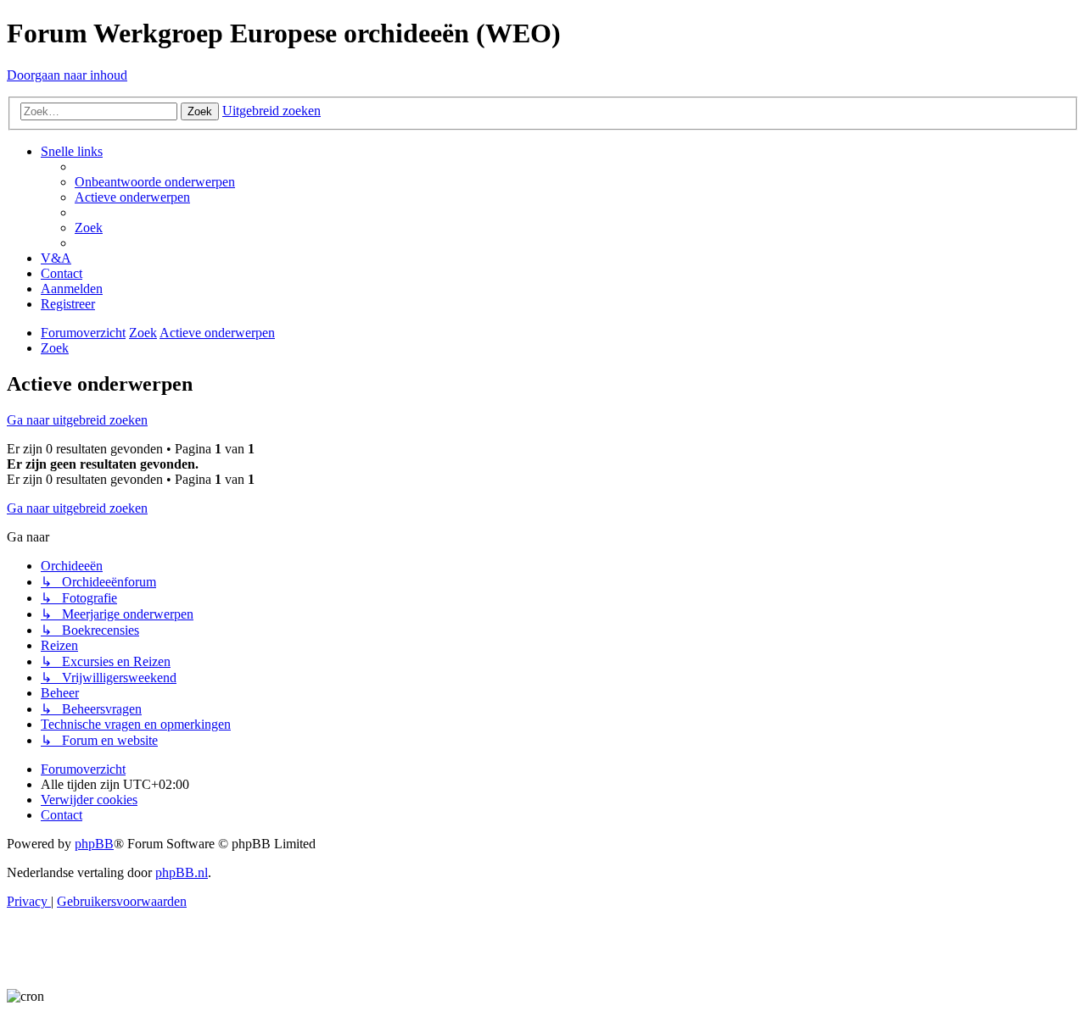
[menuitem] (155, 182)
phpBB (94, 843)
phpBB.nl (181, 872)
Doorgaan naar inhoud (67, 75)
